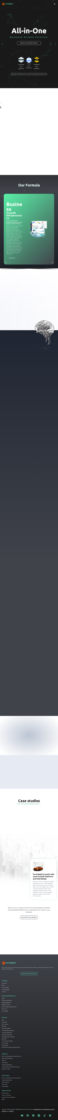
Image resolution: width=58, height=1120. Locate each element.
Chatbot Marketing (7, 1000)
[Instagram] (39, 1115)
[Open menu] (54, 4)
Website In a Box (6, 1069)
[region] (29, 230)
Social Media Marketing (8, 1030)
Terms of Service (6, 1095)
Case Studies (5, 987)
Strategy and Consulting (8, 1037)
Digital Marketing (6, 1002)
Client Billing (5, 1086)
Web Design (5, 1011)
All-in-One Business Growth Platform (11, 1056)
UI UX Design (5, 1043)
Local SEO (4, 1022)
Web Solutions (5, 1082)
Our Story (4, 983)
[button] (2, 44)
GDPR (3, 1099)
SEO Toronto (5, 1024)
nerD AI (4, 1060)
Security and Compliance (8, 1097)
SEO (3, 1020)
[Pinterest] (50, 1115)
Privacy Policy (5, 1093)
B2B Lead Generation (7, 1058)
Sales (3, 998)
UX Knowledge (5, 989)
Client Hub (4, 1084)
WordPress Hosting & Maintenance (11, 1047)
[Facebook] (33, 1115)
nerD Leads (5, 1062)
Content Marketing (7, 1032)
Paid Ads (4, 1026)
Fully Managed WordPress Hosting (10, 1067)
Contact (4, 991)
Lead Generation (6, 1028)
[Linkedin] (27, 1115)
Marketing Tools (6, 1004)
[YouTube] (22, 1115)
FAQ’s (3, 985)
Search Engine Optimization (9, 1007)
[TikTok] (44, 1115)
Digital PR (4, 1039)
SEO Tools (4, 1009)
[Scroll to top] (3, 1114)
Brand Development (7, 1035)
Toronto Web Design (7, 1041)
